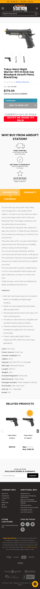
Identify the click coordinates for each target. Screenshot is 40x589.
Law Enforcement (27, 512)
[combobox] (20, 13)
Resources (5, 502)
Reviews (4, 507)
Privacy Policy (24, 583)
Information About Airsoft (29, 507)
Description (10, 192)
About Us (5, 493)
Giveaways (5, 496)
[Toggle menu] (3, 8)
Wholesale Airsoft (26, 510)
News (3, 505)
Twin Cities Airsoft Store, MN (10, 526)
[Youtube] (22, 524)
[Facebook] (32, 524)
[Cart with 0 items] (36, 8)
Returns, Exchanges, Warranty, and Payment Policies (29, 501)
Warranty (30, 192)
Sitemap (16, 583)
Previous (2, 431)
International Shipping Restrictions (28, 496)
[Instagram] (22, 529)
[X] (27, 524)
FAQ (3, 500)
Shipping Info (25, 493)
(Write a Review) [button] (22, 82)
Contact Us (5, 498)
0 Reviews (10, 199)
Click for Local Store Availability (15, 94)
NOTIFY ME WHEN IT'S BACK (20, 119)
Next (38, 431)
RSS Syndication (26, 505)
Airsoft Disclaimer (31, 547)
